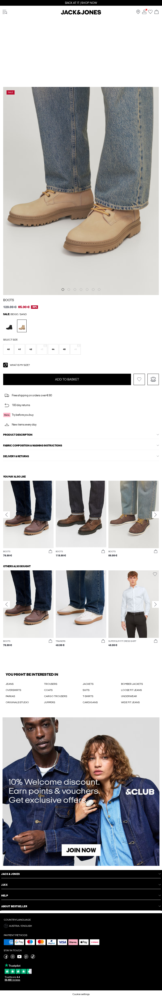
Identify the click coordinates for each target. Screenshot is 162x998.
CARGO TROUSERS (55, 696)
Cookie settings (81, 994)
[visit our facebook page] (6, 957)
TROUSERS (50, 683)
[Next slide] (155, 514)
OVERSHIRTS (13, 690)
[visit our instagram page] (13, 957)
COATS (48, 690)
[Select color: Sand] (22, 326)
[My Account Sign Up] (81, 791)
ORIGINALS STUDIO (17, 702)
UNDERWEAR (129, 696)
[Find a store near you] (138, 13)
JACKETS (88, 683)
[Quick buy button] (50, 551)
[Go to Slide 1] (63, 289)
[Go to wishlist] (150, 13)
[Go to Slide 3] (75, 289)
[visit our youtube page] (19, 957)
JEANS (10, 683)
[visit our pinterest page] (26, 957)
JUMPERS (49, 702)
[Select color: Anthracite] (9, 326)
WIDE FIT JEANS (130, 702)
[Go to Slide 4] (81, 289)
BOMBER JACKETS (132, 683)
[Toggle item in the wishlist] (139, 379)
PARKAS (10, 696)
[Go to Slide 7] (99, 289)
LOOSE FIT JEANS (131, 690)
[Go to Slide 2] (69, 289)
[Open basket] (156, 12)
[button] (8, 349)
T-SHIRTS (88, 696)
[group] (28, 519)
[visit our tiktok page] (33, 957)
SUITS (86, 690)
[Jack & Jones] (81, 13)
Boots (8, 300)
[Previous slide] (6, 514)
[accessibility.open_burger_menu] (5, 12)
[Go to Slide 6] (93, 289)
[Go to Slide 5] (87, 289)
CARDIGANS (90, 702)
